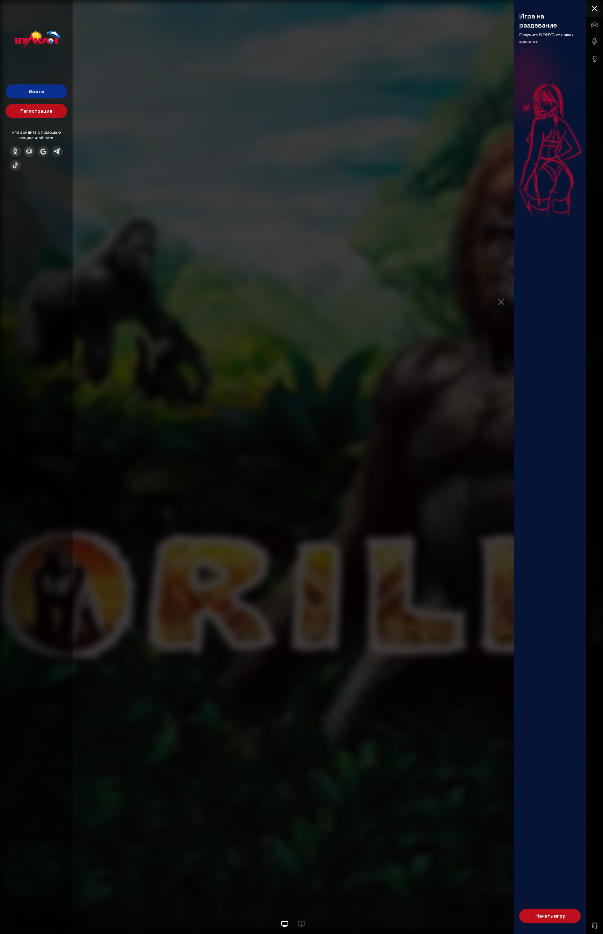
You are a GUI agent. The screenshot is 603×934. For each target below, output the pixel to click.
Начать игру (550, 915)
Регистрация (36, 110)
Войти (36, 91)
